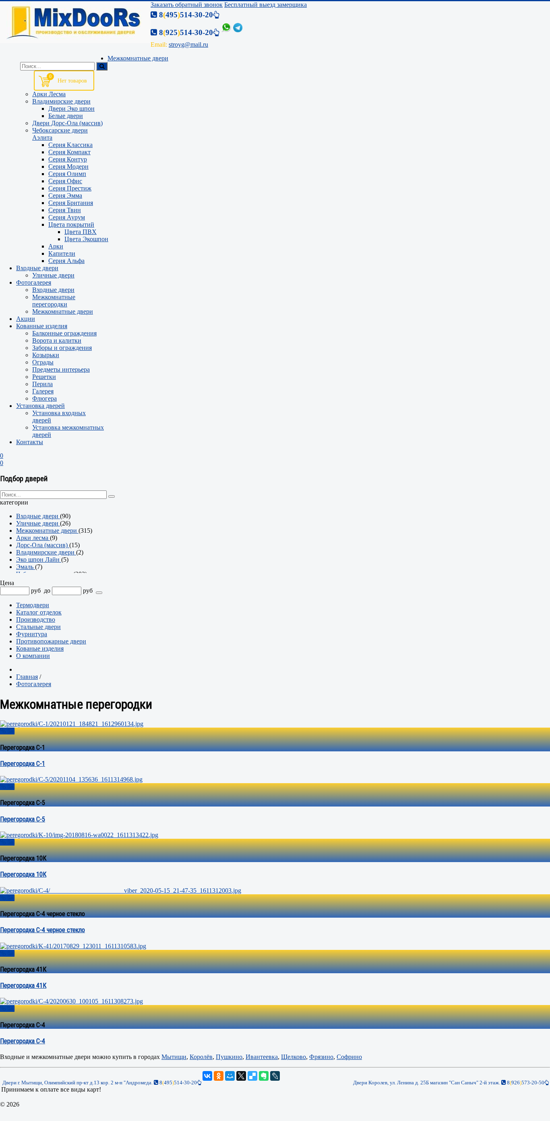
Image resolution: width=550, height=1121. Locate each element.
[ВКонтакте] (207, 1076)
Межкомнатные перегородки (53, 301)
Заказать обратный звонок (187, 4)
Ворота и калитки (56, 340)
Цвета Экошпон (86, 239)
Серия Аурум (66, 217)
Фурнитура (31, 634)
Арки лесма (33, 537)
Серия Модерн (68, 166)
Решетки (44, 376)
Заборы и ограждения (62, 347)
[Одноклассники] (218, 1076)
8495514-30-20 (177, 1083)
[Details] (4, 731)
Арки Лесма (49, 94)
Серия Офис (65, 181)
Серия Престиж (69, 188)
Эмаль (25, 566)
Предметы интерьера (61, 369)
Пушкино (229, 1056)
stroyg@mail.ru (188, 44)
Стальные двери (38, 626)
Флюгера (44, 398)
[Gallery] (11, 731)
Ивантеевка (262, 1056)
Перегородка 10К (23, 874)
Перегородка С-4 (22, 1041)
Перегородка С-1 (22, 763)
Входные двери (53, 289)
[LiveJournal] (275, 1076)
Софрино (349, 1056)
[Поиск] (102, 66)
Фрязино (321, 1056)
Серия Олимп (67, 173)
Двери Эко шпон (71, 108)
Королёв (201, 1056)
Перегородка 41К (23, 985)
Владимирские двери (61, 101)
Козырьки (45, 355)
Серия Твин (64, 210)
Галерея (43, 391)
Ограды (43, 362)
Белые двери (65, 115)
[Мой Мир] (230, 1076)
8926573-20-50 (525, 1083)
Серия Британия (70, 202)
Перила (42, 384)
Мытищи (173, 1056)
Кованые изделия (40, 648)
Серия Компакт (69, 152)
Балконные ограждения (64, 333)
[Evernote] (264, 1076)
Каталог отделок (39, 612)
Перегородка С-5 (22, 819)
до (47, 590)
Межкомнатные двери (62, 311)
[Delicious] (252, 1076)
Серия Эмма (65, 195)
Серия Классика (70, 144)
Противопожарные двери (51, 641)
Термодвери (32, 605)
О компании (33, 655)
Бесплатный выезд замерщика (265, 4)
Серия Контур (67, 159)
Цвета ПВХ (80, 231)
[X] (241, 1076)
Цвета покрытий (71, 224)
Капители (61, 253)
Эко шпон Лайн (38, 559)
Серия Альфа (66, 260)
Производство (35, 619)
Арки (55, 246)
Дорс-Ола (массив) (42, 545)
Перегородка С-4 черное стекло (42, 930)
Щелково (293, 1056)
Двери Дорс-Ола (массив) (67, 123)
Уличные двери (53, 275)
